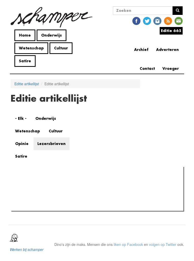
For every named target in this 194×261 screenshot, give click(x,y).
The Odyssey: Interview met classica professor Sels (62, 198)
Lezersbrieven (51, 143)
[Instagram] (157, 20)
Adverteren (167, 49)
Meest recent (57, 182)
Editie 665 (171, 30)
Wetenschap (31, 48)
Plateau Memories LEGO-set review (50, 205)
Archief (141, 49)
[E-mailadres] (179, 20)
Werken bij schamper (26, 249)
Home (25, 35)
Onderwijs (51, 35)
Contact (147, 68)
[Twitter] (147, 20)
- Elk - (21, 118)
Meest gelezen (28, 182)
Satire (25, 61)
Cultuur (61, 48)
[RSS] (168, 20)
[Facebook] (136, 20)
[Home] (53, 17)
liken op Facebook (128, 244)
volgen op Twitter (162, 244)
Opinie (22, 143)
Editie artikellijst (26, 83)
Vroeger (170, 68)
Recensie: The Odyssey (40, 192)
